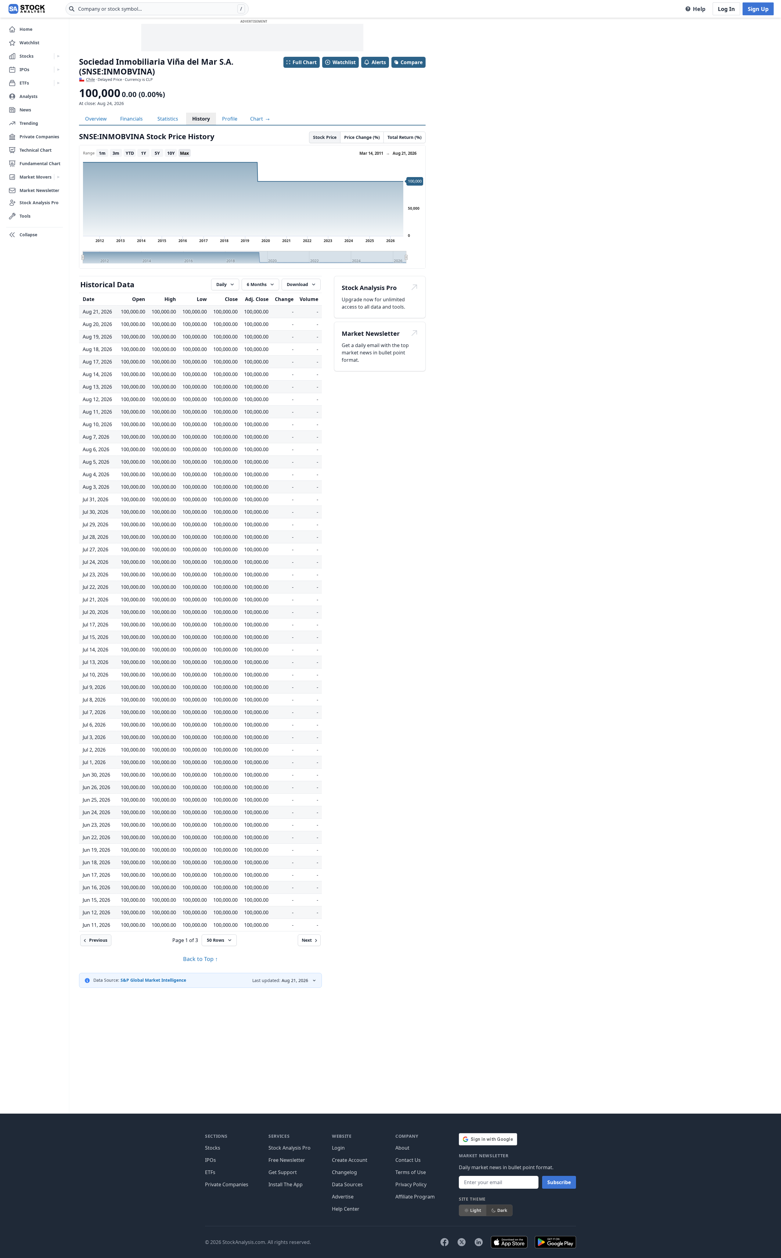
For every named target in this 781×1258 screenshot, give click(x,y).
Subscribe (559, 1182)
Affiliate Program (415, 1196)
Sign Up (758, 9)
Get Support (282, 1172)
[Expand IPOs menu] (58, 70)
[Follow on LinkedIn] (479, 1242)
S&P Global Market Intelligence (153, 980)
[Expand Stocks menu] (58, 56)
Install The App (285, 1184)
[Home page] (26, 8)
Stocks (212, 1147)
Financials (131, 118)
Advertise (343, 1196)
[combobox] (157, 8)
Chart (257, 118)
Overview (96, 118)
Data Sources (347, 1184)
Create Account (349, 1160)
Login (338, 1147)
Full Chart (305, 62)
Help (699, 9)
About (402, 1147)
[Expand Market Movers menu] (58, 177)
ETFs (210, 1172)
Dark (502, 1210)
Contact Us (408, 1160)
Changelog (344, 1172)
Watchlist (344, 62)
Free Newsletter (286, 1160)
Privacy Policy (410, 1184)
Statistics (167, 118)
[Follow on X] (461, 1242)
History (201, 118)
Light (475, 1210)
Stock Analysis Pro (289, 1147)
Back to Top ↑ (200, 959)
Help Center (345, 1208)
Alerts (379, 62)
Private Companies (226, 1184)
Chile (90, 79)
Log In (726, 9)
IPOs (210, 1160)
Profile (229, 118)
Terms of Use (410, 1172)
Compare (412, 62)
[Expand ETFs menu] (58, 83)
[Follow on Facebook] (444, 1242)
